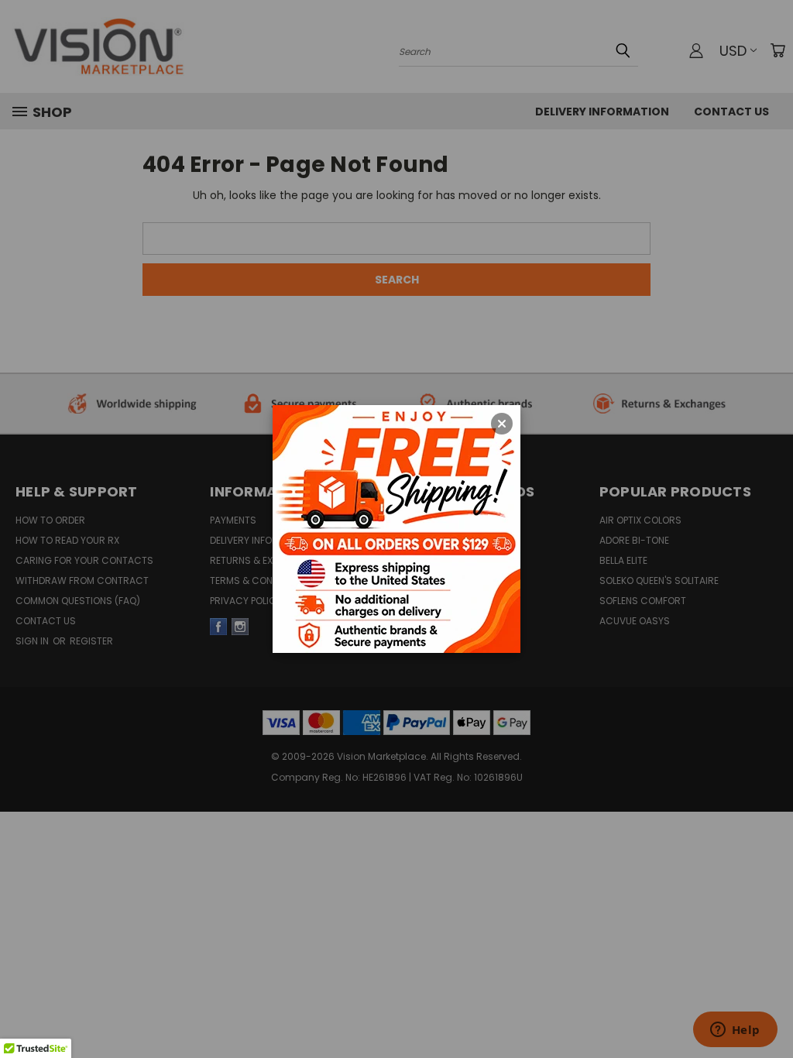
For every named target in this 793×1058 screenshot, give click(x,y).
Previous (769, 982)
